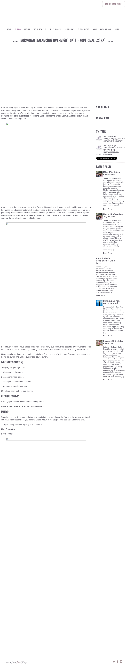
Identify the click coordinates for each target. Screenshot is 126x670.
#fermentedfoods (109, 151)
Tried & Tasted (83, 29)
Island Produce (55, 29)
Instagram (121, 661)
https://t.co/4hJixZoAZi (111, 153)
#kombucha (107, 149)
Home (9, 29)
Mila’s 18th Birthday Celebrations (112, 173)
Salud (95, 29)
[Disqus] (47, 555)
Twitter (113, 661)
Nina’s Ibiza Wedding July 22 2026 (113, 215)
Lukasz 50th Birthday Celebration (113, 342)
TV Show (18, 29)
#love (119, 142)
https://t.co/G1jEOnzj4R (104, 154)
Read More (107, 209)
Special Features (39, 29)
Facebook (117, 661)
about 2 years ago (109, 136)
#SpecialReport (108, 147)
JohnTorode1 (109, 138)
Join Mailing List (113, 4)
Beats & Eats (69, 29)
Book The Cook (105, 29)
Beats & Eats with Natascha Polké (111, 302)
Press (117, 29)
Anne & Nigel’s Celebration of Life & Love (105, 260)
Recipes (27, 29)
